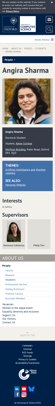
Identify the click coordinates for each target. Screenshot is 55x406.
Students (40, 48)
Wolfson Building (15, 149)
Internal (27, 348)
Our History (9, 318)
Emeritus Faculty (14, 293)
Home (5, 48)
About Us (16, 48)
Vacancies (7, 304)
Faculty (9, 270)
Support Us (8, 315)
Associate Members (15, 298)
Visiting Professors (14, 289)
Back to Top (27, 335)
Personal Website (15, 185)
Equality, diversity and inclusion (20, 311)
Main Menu (42, 40)
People (28, 48)
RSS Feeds (27, 352)
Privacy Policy (12, 11)
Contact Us (8, 322)
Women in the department (17, 308)
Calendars (27, 345)
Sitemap (27, 355)
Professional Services (16, 284)
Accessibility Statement (27, 362)
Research (10, 275)
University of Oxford (26, 402)
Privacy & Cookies (27, 359)
